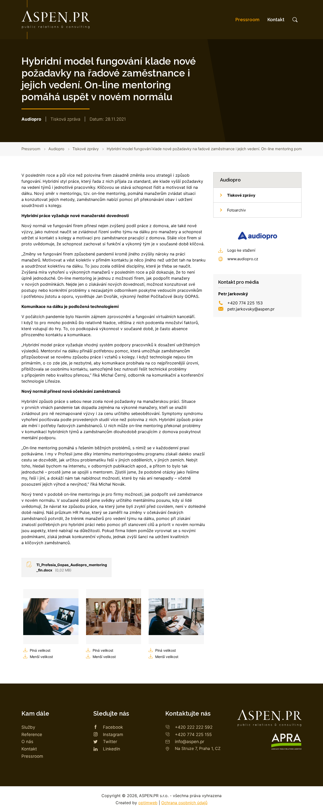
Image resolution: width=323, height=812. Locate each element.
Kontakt (275, 19)
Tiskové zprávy (85, 148)
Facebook (113, 727)
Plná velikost (40, 650)
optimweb (147, 802)
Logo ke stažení (241, 250)
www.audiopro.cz (242, 258)
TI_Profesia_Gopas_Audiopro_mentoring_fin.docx (71, 567)
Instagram (113, 734)
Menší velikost (41, 656)
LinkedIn (111, 748)
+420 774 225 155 (193, 734)
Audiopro (56, 148)
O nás (27, 741)
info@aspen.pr (189, 741)
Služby (28, 727)
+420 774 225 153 (245, 302)
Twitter (110, 741)
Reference (31, 734)
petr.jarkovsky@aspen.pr (251, 308)
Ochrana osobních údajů (184, 802)
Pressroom (247, 19)
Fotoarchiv (236, 210)
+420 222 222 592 (193, 727)
